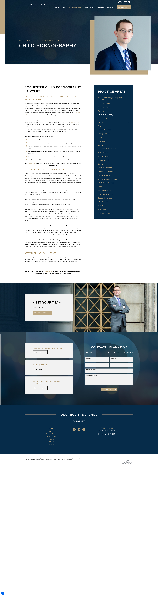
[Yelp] (79, 429)
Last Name (113, 358)
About (51, 431)
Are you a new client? (91, 369)
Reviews (51, 441)
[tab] (128, 122)
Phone (87, 364)
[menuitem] (57, 7)
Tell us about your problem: (92, 375)
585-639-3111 (79, 421)
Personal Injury (51, 436)
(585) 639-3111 (124, 2)
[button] (2, 593)
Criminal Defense (51, 434)
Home (51, 428)
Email (112, 364)
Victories (51, 439)
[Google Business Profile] (74, 429)
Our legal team (75, 122)
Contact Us (51, 444)
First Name (88, 358)
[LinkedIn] (83, 429)
